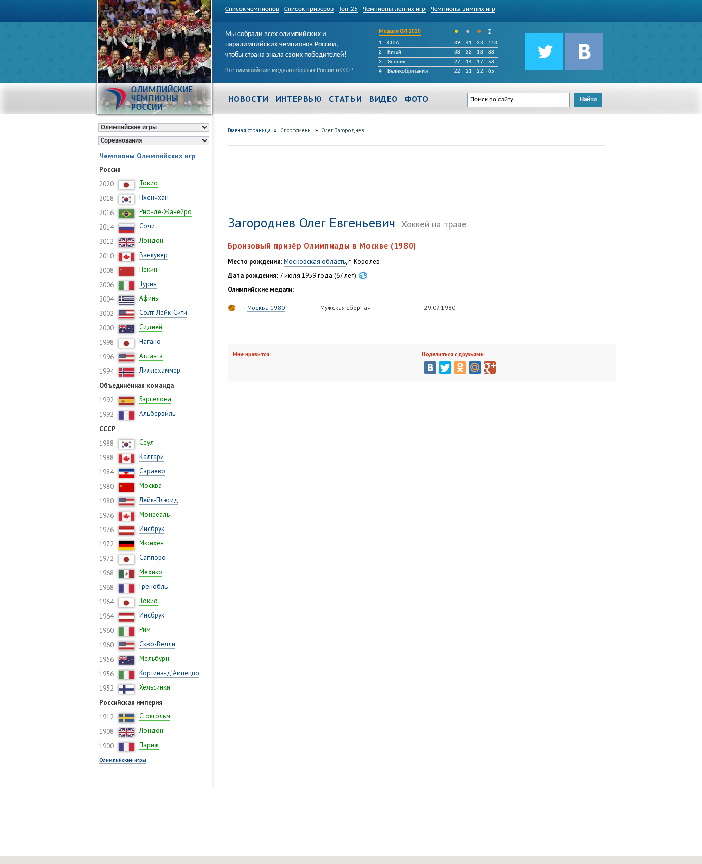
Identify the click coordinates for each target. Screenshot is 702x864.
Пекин (148, 269)
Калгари (151, 456)
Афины (149, 298)
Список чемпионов (252, 9)
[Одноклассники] (460, 367)
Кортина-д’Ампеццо (169, 672)
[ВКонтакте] (430, 367)
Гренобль (153, 586)
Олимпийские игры (122, 759)
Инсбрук (151, 528)
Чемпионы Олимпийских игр (147, 156)
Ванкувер (153, 255)
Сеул (146, 442)
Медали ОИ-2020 (400, 31)
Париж (149, 744)
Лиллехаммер (159, 370)
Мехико (150, 572)
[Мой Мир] (475, 367)
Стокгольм (154, 716)
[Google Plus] (490, 367)
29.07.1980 (439, 307)
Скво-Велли (157, 644)
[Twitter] (445, 367)
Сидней (150, 327)
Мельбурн (154, 658)
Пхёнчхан (154, 197)
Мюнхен (151, 543)
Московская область (315, 261)
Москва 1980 (266, 307)
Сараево (152, 471)
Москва (150, 485)
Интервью (298, 99)
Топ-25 (348, 9)
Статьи (345, 99)
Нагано (150, 341)
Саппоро (152, 557)
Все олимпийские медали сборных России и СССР (289, 70)
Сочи (147, 226)
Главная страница (249, 130)
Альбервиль (157, 413)
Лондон (151, 240)
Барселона (155, 399)
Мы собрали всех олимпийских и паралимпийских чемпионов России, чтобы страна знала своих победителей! (286, 42)
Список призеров (309, 9)
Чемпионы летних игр (394, 9)
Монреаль (154, 514)
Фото (416, 99)
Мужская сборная (345, 307)
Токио (148, 183)
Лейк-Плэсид (158, 500)
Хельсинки (154, 687)
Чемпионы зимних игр (463, 9)
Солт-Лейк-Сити (163, 312)
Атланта (151, 355)
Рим (145, 629)
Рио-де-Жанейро (165, 211)
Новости (248, 99)
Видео (383, 99)
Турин (148, 283)
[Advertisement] (415, 173)
